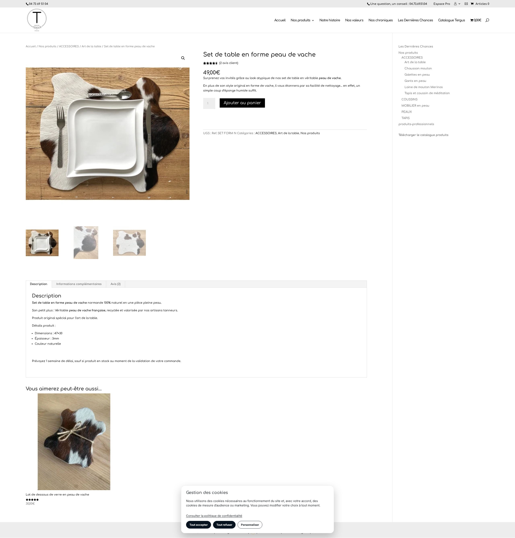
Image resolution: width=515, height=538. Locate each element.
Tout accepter (199, 524)
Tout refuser (224, 524)
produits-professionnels (416, 124)
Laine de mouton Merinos (424, 87)
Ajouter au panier (242, 103)
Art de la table (91, 46)
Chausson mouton (418, 68)
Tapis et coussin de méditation (427, 93)
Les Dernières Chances (415, 20)
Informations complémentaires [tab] (79, 284)
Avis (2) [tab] (116, 284)
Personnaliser (250, 524)
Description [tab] (38, 284)
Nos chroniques (381, 20)
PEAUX (407, 111)
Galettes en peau (417, 74)
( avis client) (228, 63)
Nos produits (300, 20)
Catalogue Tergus (451, 20)
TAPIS (406, 118)
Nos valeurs (354, 20)
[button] (183, 58)
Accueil (279, 20)
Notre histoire (329, 20)
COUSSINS (409, 99)
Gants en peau (415, 80)
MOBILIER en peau (415, 105)
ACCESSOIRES (69, 46)
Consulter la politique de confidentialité (214, 516)
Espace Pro (442, 4)
